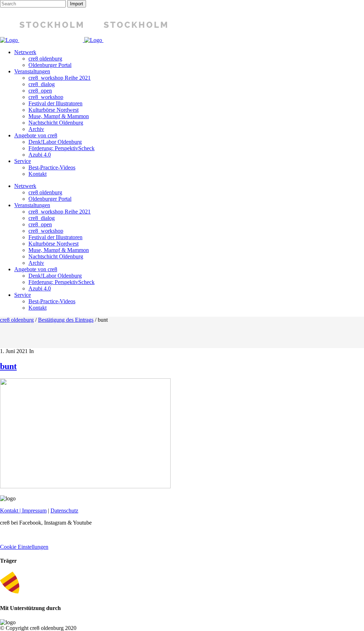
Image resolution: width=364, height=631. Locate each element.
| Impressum (32, 511)
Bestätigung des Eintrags (65, 320)
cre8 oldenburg (17, 320)
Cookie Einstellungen (24, 547)
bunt (8, 366)
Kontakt (9, 511)
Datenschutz (64, 511)
